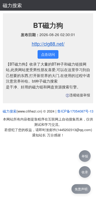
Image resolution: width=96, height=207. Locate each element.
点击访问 (48, 54)
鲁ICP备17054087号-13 (75, 111)
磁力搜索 (12, 5)
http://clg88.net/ (48, 43)
